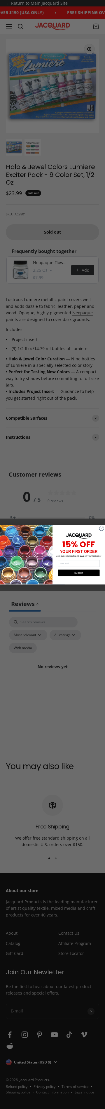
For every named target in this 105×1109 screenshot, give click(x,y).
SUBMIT (78, 573)
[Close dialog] (101, 528)
